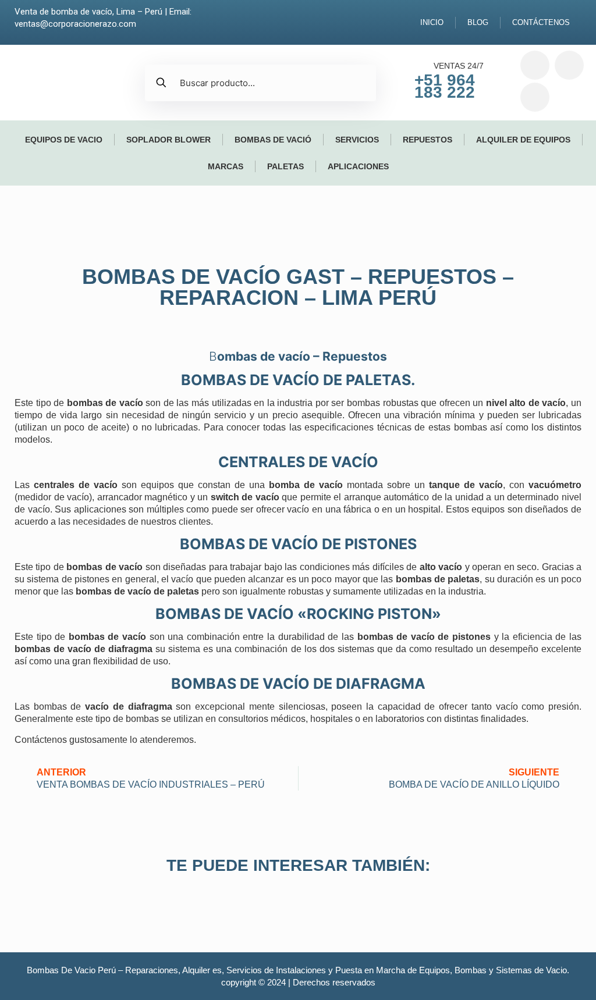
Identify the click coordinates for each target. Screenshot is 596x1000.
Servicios (357, 139)
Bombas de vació (273, 139)
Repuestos (427, 139)
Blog (477, 22)
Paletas (285, 166)
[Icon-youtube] (534, 97)
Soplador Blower (168, 139)
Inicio (432, 22)
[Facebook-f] (534, 65)
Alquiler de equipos (523, 139)
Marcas (225, 166)
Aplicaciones (358, 166)
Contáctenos (541, 22)
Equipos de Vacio (63, 139)
